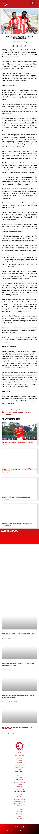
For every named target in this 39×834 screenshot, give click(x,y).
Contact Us (19, 767)
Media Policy (19, 789)
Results (19, 797)
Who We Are (19, 756)
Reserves (19, 814)
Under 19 (19, 816)
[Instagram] (17, 826)
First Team (19, 809)
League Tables (19, 799)
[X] (15, 826)
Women (19, 812)
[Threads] (23, 826)
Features (20, 787)
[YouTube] (19, 826)
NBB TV (19, 784)
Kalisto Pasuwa (17, 412)
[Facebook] (13, 826)
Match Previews (19, 802)
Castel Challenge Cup (13, 410)
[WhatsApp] (26, 826)
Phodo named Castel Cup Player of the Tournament (17, 524)
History (19, 758)
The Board (19, 763)
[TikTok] (21, 826)
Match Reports (19, 782)
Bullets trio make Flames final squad (16, 497)
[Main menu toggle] (32, 3)
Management (19, 765)
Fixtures (19, 795)
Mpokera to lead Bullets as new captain (17, 442)
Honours (19, 760)
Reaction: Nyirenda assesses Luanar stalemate (17, 728)
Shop (19, 770)
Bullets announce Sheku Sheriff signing (18, 634)
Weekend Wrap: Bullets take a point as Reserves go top (18, 665)
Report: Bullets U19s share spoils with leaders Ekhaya (18, 696)
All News (19, 775)
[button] (28, 3)
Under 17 (19, 819)
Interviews (19, 780)
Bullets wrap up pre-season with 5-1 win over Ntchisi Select (19, 470)
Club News (19, 777)
